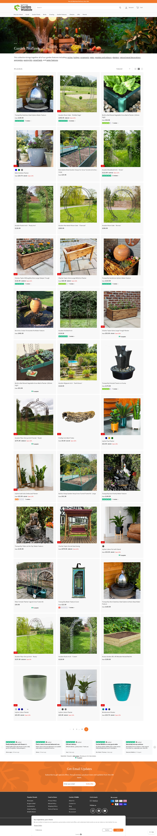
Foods (27, 14)
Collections (72, 809)
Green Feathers (31, 809)
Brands (85, 14)
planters (115, 57)
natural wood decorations (130, 57)
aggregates (18, 60)
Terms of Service (53, 809)
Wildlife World (31, 812)
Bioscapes (30, 801)
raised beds (37, 60)
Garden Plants (36, 14)
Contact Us (72, 804)
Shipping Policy (52, 806)
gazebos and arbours (103, 57)
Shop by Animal (18, 14)
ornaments (84, 57)
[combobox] (79, 7)
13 (82, 729)
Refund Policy (52, 804)
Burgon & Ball (31, 804)
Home (15, 43)
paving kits (28, 60)
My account (72, 812)
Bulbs (44, 14)
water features (52, 60)
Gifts (78, 14)
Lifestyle (72, 14)
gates (92, 57)
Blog (70, 806)
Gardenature (31, 806)
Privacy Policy (52, 801)
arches (70, 57)
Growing (51, 14)
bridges (76, 57)
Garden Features (62, 14)
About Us (71, 801)
